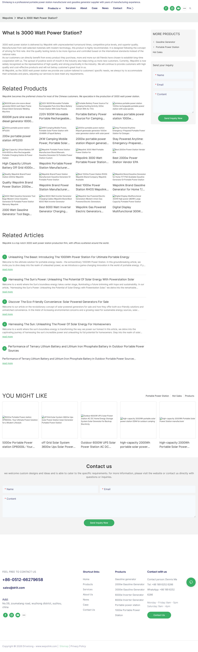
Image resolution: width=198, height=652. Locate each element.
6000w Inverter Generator (129, 594)
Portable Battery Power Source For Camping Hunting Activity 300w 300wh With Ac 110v (91, 116)
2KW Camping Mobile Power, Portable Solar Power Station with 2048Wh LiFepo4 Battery (55, 141)
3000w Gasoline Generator (130, 589)
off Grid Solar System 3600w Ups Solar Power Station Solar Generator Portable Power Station (57, 445)
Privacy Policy (78, 646)
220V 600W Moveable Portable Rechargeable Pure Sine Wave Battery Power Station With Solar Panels (55, 116)
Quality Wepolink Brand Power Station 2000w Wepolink (17, 185)
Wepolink (7, 17)
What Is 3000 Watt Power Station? (37, 17)
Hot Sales (177, 395)
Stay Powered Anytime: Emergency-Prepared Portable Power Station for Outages (128, 141)
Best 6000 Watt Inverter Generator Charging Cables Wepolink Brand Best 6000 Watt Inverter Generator (55, 209)
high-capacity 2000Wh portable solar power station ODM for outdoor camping (136, 445)
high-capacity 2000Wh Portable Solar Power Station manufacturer (174, 445)
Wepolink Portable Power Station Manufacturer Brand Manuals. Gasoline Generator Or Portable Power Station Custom (55, 166)
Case (85, 604)
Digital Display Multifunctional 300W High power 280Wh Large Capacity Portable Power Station (129, 209)
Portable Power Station (157, 395)
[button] (132, 8)
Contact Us (89, 609)
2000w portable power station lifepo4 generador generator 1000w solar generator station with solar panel (92, 141)
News (86, 599)
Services (88, 589)
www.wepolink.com (46, 646)
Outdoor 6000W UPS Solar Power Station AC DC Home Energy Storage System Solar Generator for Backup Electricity (99, 445)
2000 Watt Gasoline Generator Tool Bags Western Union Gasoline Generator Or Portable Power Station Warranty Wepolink (18, 212)
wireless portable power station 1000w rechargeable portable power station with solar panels (128, 116)
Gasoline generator (125, 579)
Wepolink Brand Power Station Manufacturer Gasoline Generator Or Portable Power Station (54, 187)
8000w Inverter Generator (129, 599)
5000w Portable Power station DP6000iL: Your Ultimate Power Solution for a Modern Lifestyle (18, 445)
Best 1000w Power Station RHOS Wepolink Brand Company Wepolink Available (91, 187)
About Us (88, 594)
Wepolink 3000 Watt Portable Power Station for (91, 160)
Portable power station (127, 605)
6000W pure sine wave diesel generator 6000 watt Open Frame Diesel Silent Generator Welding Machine (18, 119)
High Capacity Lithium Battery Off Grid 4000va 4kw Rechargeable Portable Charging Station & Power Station (18, 166)
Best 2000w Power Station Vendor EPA (125, 160)
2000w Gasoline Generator (129, 584)
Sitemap (64, 646)
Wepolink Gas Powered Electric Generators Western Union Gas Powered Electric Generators (91, 209)
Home (86, 579)
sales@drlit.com (13, 587)
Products (189, 395)
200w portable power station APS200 (16, 138)
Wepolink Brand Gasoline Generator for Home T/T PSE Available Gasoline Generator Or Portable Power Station (129, 187)
